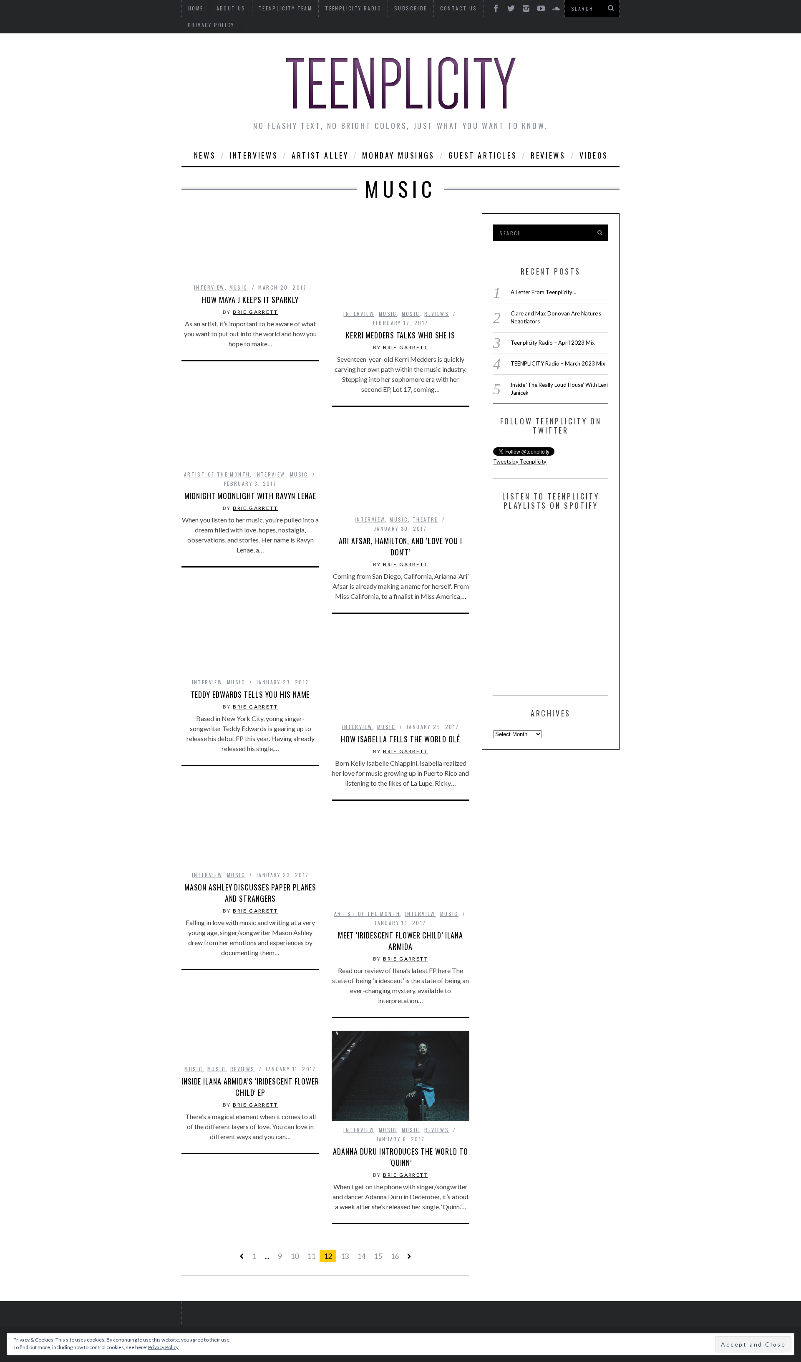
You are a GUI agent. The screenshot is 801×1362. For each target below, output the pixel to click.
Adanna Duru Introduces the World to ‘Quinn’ (400, 1157)
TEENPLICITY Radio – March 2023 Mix (558, 363)
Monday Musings (398, 155)
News (205, 155)
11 (311, 1256)
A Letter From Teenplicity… (543, 292)
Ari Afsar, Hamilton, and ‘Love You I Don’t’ (400, 546)
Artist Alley (320, 155)
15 (378, 1256)
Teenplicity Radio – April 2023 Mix (553, 342)
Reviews (548, 155)
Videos (594, 155)
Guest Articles (482, 155)
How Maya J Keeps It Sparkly (250, 299)
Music (238, 287)
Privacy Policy (211, 24)
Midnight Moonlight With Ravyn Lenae (250, 495)
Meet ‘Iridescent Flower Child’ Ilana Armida (400, 941)
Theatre (425, 519)
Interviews (253, 155)
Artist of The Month (217, 474)
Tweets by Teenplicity (520, 461)
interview (209, 287)
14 (361, 1256)
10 (294, 1256)
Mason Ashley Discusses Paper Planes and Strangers (250, 893)
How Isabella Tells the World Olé (400, 739)
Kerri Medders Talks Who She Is (400, 335)
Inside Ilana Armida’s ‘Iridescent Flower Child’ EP (250, 1087)
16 (394, 1256)
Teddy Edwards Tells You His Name (250, 694)
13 (344, 1256)
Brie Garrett (255, 312)
